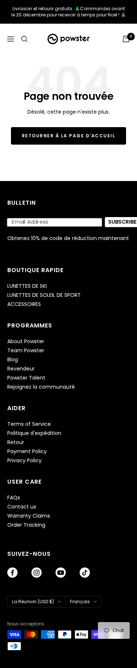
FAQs (13, 497)
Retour (15, 442)
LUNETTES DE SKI (27, 286)
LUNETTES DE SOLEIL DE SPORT (44, 295)
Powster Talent (26, 378)
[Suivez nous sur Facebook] (12, 572)
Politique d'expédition (34, 433)
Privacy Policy (24, 460)
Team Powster (25, 350)
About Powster (25, 341)
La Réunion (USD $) (33, 601)
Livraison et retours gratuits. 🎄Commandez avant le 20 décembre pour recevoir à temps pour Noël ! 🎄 (68, 11)
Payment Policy (27, 451)
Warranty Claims (28, 516)
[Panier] (126, 39)
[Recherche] (24, 39)
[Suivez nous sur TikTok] (85, 572)
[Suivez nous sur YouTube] (61, 572)
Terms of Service (29, 424)
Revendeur (21, 368)
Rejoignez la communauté (41, 387)
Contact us (21, 506)
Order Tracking (26, 525)
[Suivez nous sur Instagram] (36, 572)
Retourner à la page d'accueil (68, 136)
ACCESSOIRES (24, 304)
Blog (12, 359)
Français (80, 601)
